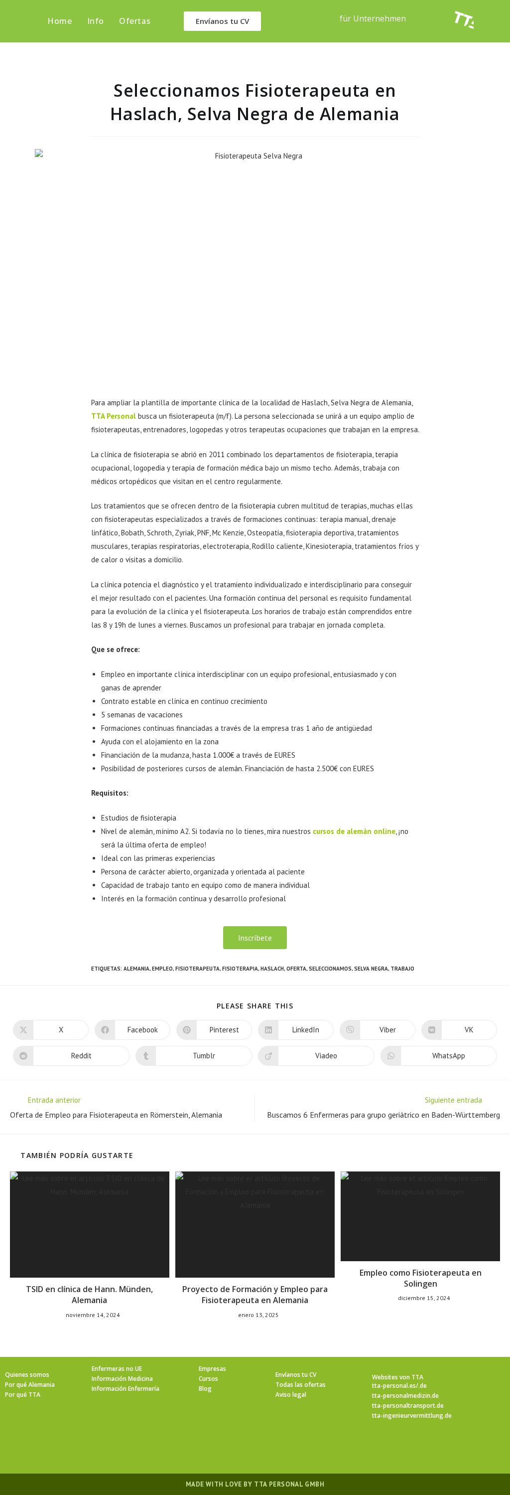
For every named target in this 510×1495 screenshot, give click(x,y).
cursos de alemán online (354, 831)
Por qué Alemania (30, 1384)
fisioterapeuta (197, 968)
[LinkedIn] (267, 1449)
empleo (162, 968)
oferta (296, 968)
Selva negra (371, 968)
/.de (421, 1385)
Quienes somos (27, 1374)
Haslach (272, 968)
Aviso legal (290, 1394)
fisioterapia (240, 968)
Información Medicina (122, 1378)
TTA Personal (113, 416)
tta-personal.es (394, 1385)
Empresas (212, 1368)
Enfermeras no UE (117, 1368)
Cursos (208, 1378)
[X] (195, 1449)
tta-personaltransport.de (408, 1405)
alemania (136, 968)
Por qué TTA (22, 1394)
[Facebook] (219, 1449)
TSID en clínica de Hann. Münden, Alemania (89, 1295)
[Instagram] (243, 1449)
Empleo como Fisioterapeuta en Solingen (421, 1278)
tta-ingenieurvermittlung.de (412, 1415)
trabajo (402, 968)
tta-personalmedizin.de (405, 1395)
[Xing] (291, 1449)
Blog (205, 1388)
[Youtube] (315, 1449)
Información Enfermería (125, 1388)
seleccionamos (330, 968)
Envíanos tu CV (295, 1374)
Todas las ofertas (300, 1384)
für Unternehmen (373, 18)
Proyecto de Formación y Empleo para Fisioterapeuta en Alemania (255, 1295)
